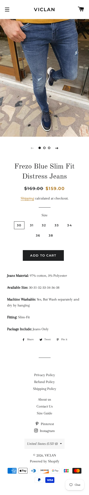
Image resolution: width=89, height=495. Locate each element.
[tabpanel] (44, 77)
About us (44, 399)
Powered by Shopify (44, 461)
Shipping (27, 198)
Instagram (47, 431)
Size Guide (44, 413)
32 (44, 225)
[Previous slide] (32, 148)
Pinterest (47, 424)
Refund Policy (44, 382)
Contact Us (45, 406)
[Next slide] (57, 148)
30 (19, 225)
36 (38, 235)
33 (57, 225)
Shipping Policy (44, 389)
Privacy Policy (44, 375)
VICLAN (44, 9)
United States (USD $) (42, 444)
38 (51, 235)
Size (44, 215)
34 (69, 225)
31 (32, 225)
